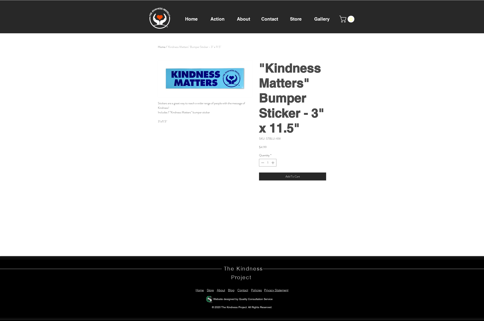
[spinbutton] (268, 162)
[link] (347, 19)
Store (210, 290)
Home (161, 47)
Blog (231, 290)
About (221, 290)
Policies (256, 290)
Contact (242, 290)
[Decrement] (262, 162)
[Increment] (273, 162)
